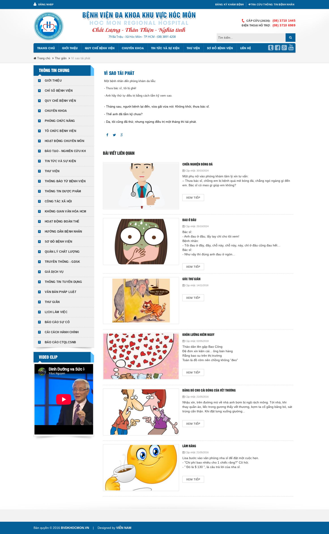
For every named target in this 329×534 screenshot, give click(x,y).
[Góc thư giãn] (141, 301)
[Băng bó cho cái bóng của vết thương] (141, 412)
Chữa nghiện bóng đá (197, 164)
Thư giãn (60, 58)
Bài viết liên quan (119, 153)
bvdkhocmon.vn (75, 528)
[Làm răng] (141, 468)
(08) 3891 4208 (166, 37)
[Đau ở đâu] (141, 241)
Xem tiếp (193, 198)
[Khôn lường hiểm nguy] (141, 356)
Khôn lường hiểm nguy (198, 334)
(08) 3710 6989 (284, 25)
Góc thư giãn (191, 279)
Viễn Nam (123, 528)
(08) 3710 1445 (284, 20)
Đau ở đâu (189, 220)
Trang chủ (46, 48)
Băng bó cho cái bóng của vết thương (209, 390)
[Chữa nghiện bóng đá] (141, 186)
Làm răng (189, 446)
